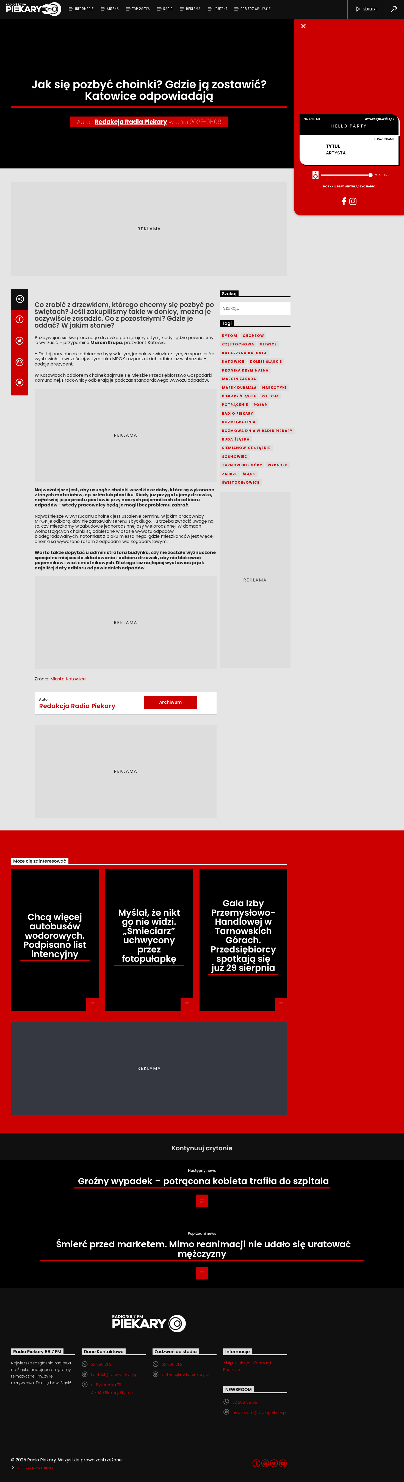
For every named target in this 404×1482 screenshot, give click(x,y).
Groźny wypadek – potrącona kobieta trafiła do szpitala (203, 1181)
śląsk (249, 474)
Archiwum (170, 702)
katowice (233, 361)
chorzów (253, 335)
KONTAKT (220, 9)
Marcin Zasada (239, 378)
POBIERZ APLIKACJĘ (255, 9)
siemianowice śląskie (246, 447)
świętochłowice (241, 482)
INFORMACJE (84, 9)
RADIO (168, 9)
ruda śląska (236, 439)
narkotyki (274, 387)
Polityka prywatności (35, 1468)
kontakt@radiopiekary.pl (115, 1374)
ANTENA (113, 9)
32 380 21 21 (101, 1364)
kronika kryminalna (245, 370)
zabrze (229, 474)
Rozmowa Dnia (239, 422)
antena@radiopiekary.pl (185, 1374)
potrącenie (235, 404)
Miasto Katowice (68, 679)
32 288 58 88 (245, 1402)
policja (270, 396)
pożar (260, 404)
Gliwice (268, 344)
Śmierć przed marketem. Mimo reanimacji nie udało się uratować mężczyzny (203, 1249)
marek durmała (239, 387)
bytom (229, 335)
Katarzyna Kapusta (244, 353)
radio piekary (237, 413)
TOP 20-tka (141, 9)
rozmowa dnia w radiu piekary (257, 430)
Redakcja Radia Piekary (131, 122)
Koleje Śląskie (266, 361)
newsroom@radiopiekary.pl (260, 1412)
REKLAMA (193, 9)
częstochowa (238, 344)
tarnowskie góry (242, 465)
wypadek (277, 465)
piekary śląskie (239, 396)
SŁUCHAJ (369, 9)
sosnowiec (235, 456)
